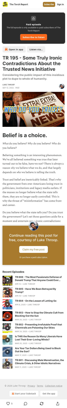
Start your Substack (25, 393)
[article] (33, 281)
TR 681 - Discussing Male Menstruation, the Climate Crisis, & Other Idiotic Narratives (39, 362)
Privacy (31, 385)
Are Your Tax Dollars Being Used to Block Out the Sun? (38, 350)
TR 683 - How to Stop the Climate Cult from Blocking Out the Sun (39, 314)
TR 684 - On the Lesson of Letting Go (35, 300)
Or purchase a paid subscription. (33, 257)
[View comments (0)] (25, 404)
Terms (40, 385)
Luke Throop (8, 85)
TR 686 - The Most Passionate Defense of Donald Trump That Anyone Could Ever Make (38, 279)
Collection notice (53, 385)
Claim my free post (33, 249)
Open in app (16, 49)
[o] (7, 280)
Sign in (60, 4)
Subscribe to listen (34, 37)
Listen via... (36, 49)
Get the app (49, 393)
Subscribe (49, 4)
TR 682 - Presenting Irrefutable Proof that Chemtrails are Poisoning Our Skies (38, 326)
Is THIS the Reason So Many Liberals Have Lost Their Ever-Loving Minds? (38, 338)
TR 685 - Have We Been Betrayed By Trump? (35, 290)
